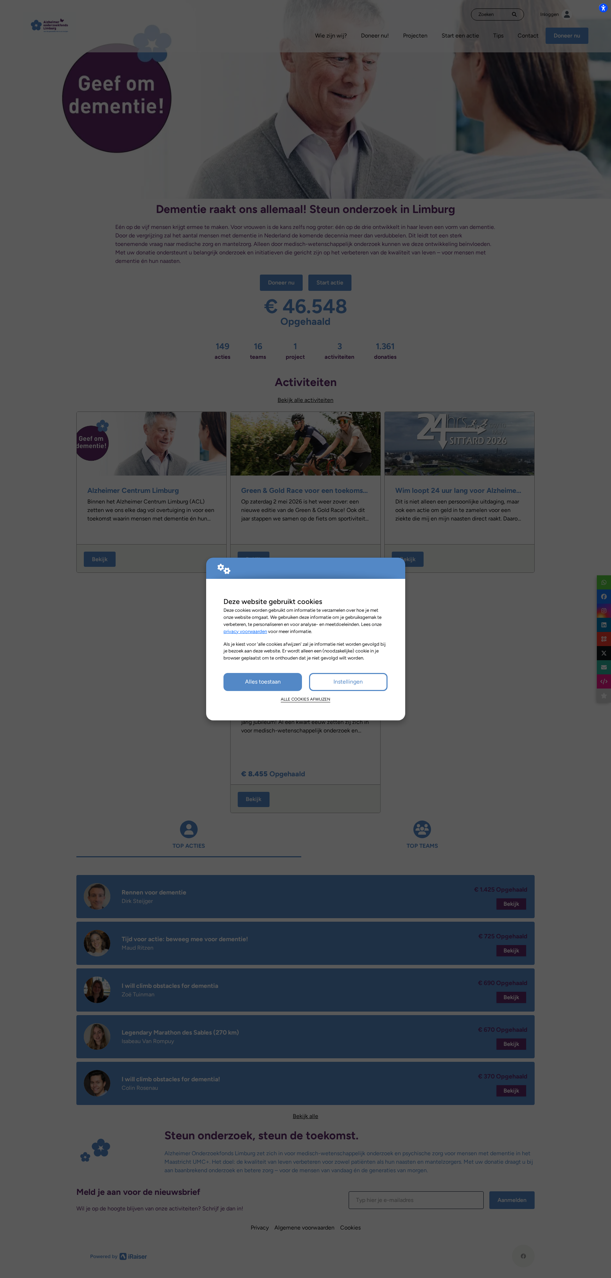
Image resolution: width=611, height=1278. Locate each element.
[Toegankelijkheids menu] (603, 8)
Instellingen (348, 681)
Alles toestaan (263, 681)
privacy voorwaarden (245, 631)
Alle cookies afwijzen (305, 699)
